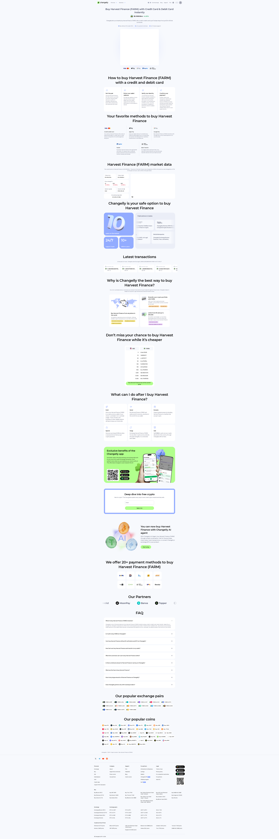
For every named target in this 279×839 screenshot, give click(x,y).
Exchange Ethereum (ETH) (100, 812)
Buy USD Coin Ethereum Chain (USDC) (161, 793)
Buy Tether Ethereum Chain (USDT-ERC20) (147, 793)
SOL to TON (159, 810)
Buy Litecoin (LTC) (98, 797)
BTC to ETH (112, 812)
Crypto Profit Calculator (99, 784)
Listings (142, 771)
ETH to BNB (128, 815)
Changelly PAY (145, 777)
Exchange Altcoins (98, 818)
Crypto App (97, 782)
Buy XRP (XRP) (113, 792)
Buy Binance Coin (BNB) (130, 797)
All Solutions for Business (147, 769)
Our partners (113, 777)
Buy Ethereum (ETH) (99, 795)
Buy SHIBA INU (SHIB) (176, 792)
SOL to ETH (158, 815)
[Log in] (180, 2)
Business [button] (121, 2)
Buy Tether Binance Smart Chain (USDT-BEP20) (147, 801)
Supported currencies (115, 771)
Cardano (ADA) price (161, 825)
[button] (153, 2)
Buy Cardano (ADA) (160, 796)
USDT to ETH (144, 818)
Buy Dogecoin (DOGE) (177, 795)
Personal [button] (113, 2)
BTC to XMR (112, 815)
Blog (126, 774)
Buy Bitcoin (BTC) (98, 792)
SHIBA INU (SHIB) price (177, 828)
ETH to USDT (128, 812)
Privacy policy (159, 771)
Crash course (128, 777)
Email (127, 502)
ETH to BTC (128, 810)
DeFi (95, 779)
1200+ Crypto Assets (112, 752)
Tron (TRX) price (160, 828)
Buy (95, 771)
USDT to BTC (144, 810)
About (111, 769)
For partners (159, 777)
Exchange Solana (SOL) (99, 815)
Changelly (104, 752)
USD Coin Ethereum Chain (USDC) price (131, 826)
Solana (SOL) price (145, 828)
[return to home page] (102, 2)
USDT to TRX (144, 815)
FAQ (126, 769)
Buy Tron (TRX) (128, 792)
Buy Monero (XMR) (114, 795)
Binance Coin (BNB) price (147, 825)
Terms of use (159, 769)
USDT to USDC (144, 812)
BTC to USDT (113, 810)
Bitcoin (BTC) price (114, 825)
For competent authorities (162, 774)
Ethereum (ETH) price (99, 825)
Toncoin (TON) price (177, 825)
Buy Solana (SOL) (114, 797)
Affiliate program (145, 779)
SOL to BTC (158, 812)
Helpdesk (127, 771)
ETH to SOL (128, 818)
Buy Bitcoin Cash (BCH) (161, 799)
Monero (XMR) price (99, 828)
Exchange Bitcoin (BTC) (99, 810)
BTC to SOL (112, 818)
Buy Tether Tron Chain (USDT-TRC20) (146, 797)
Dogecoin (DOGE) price (130, 829)
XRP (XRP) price (113, 828)
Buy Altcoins (174, 797)
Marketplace (97, 777)
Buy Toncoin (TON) (129, 795)
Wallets (142, 774)
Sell (95, 774)
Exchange (96, 769)
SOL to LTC (158, 818)
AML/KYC (158, 779)
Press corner (113, 774)
